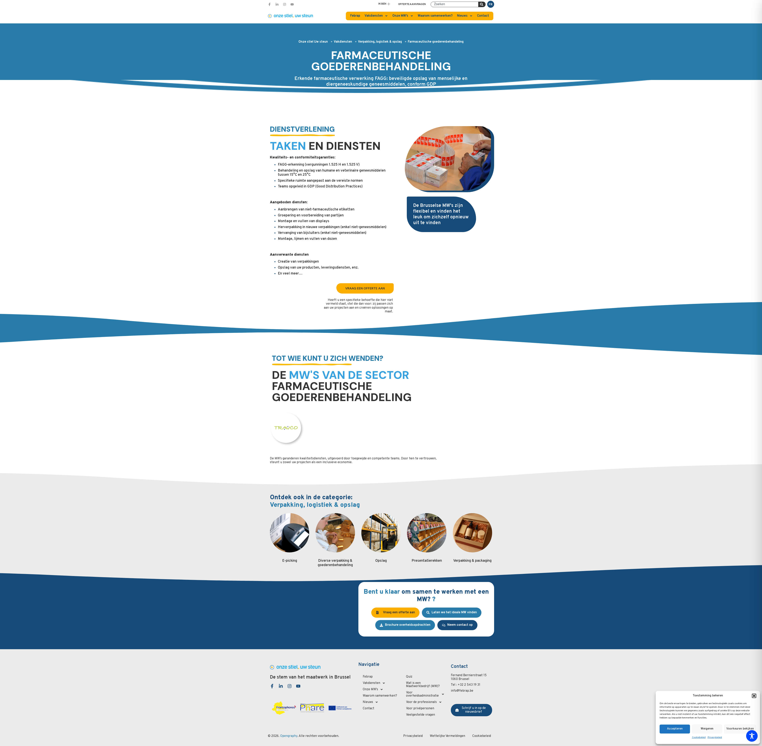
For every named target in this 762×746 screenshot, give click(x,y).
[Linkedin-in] (277, 4)
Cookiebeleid (699, 737)
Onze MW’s (400, 16)
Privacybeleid (715, 737)
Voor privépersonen (420, 708)
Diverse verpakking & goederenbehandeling (335, 563)
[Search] (482, 4)
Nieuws (462, 16)
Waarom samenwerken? (435, 16)
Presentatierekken (427, 561)
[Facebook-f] (269, 4)
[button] (754, 696)
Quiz (409, 677)
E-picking (289, 561)
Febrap (355, 16)
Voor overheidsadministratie (422, 694)
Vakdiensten (374, 16)
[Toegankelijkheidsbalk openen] (752, 736)
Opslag (381, 561)
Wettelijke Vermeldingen (447, 736)
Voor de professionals (421, 702)
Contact (483, 16)
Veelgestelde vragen (420, 715)
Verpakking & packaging (472, 561)
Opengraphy (288, 736)
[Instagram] (284, 4)
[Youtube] (292, 4)
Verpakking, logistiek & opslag (380, 42)
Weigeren (707, 729)
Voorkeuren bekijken (740, 729)
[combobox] (454, 4)
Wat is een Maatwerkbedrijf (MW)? (423, 684)
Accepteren (675, 729)
